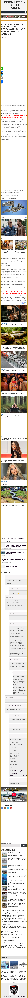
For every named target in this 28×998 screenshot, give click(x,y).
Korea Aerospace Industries (5, 937)
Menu (3, 12)
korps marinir (4, 939)
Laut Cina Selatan (12, 939)
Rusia (21, 943)
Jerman (16, 936)
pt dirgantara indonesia (19, 942)
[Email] (14, 79)
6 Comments (3, 548)
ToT (8, 947)
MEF (9, 940)
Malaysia (3, 940)
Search (23, 845)
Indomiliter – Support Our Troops (15, 996)
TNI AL (20, 945)
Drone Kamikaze (4, 934)
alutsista (19, 931)
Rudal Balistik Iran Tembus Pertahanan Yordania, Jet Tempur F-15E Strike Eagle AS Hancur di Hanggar (17, 905)
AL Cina (13, 931)
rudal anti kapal (11, 943)
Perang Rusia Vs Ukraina (7, 942)
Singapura (6, 945)
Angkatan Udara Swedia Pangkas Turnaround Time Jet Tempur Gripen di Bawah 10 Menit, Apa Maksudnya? (16, 899)
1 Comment (3, 555)
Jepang (12, 936)
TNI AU (3, 947)
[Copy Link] (14, 77)
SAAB (2, 945)
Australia (3, 933)
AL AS (5, 538)
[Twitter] (8, 808)
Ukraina (18, 947)
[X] (14, 73)
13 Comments (11, 37)
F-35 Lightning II (13, 934)
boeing (8, 933)
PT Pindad (3, 943)
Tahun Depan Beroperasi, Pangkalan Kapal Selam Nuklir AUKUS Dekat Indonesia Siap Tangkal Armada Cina (16, 865)
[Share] (14, 81)
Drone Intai (22, 933)
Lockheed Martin (22, 939)
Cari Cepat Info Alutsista (6, 843)
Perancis (13, 940)
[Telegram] (14, 75)
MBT (6, 940)
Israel (8, 936)
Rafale (7, 943)
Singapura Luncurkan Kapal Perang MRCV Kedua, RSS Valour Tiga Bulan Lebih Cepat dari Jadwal (17, 871)
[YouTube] (11, 808)
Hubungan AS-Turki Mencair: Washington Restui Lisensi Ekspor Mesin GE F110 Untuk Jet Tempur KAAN (17, 860)
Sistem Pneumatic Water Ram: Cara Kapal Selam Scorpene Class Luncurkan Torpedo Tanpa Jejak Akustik (17, 876)
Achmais (8, 576)
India (22, 934)
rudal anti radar (21, 538)
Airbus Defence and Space (6, 931)
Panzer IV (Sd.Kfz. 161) (11, 705)
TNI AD (14, 945)
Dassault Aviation (17, 933)
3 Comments (3, 562)
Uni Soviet (24, 947)
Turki (10, 947)
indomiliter (3, 36)
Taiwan (10, 945)
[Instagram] (5, 808)
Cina (12, 932)
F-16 (8, 934)
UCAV (14, 947)
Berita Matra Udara (15, 36)
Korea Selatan (15, 937)
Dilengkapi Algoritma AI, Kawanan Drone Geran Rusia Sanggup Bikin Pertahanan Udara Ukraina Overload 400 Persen (17, 888)
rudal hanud (17, 943)
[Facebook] (14, 71)
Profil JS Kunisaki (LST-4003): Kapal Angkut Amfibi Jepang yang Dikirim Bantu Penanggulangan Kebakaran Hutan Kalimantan (14, 912)
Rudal (6, 37)
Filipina (18, 934)
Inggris (2, 936)
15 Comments (8, 567)
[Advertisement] (14, 53)
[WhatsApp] (14, 68)
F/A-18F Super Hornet (12, 538)
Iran (6, 936)
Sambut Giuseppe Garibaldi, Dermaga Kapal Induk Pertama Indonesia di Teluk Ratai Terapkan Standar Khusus (16, 854)
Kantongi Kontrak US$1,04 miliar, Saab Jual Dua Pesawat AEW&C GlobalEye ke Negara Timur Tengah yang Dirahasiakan (17, 894)
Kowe (11, 659)
